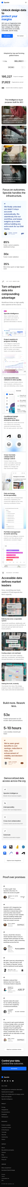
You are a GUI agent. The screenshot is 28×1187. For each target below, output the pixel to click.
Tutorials (4, 1132)
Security (4, 1134)
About (3, 1147)
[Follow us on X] (10, 1081)
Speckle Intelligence (7, 1099)
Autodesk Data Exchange (8, 1170)
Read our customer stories (14, 1049)
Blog (3, 1154)
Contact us (4, 1157)
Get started (20, 35)
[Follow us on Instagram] (7, 1081)
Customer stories (6, 1127)
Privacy (3, 1174)
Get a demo (7, 35)
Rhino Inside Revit (6, 1167)
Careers (4, 1152)
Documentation (6, 1112)
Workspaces (5, 1116)
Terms (3, 1176)
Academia (4, 1114)
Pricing (3, 1107)
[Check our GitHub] (2, 1081)
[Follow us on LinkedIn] (5, 1081)
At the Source (5, 1129)
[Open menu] (26, 2)
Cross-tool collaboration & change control (13, 1094)
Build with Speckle (7, 1096)
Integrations (5, 1109)
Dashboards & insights (8, 1092)
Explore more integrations (14, 860)
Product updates (6, 1125)
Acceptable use (5, 1178)
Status (3, 1139)
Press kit (4, 1159)
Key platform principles (8, 1150)
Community (5, 1137)
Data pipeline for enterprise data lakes (12, 1089)
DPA (3, 1180)
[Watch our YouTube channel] (13, 1081)
